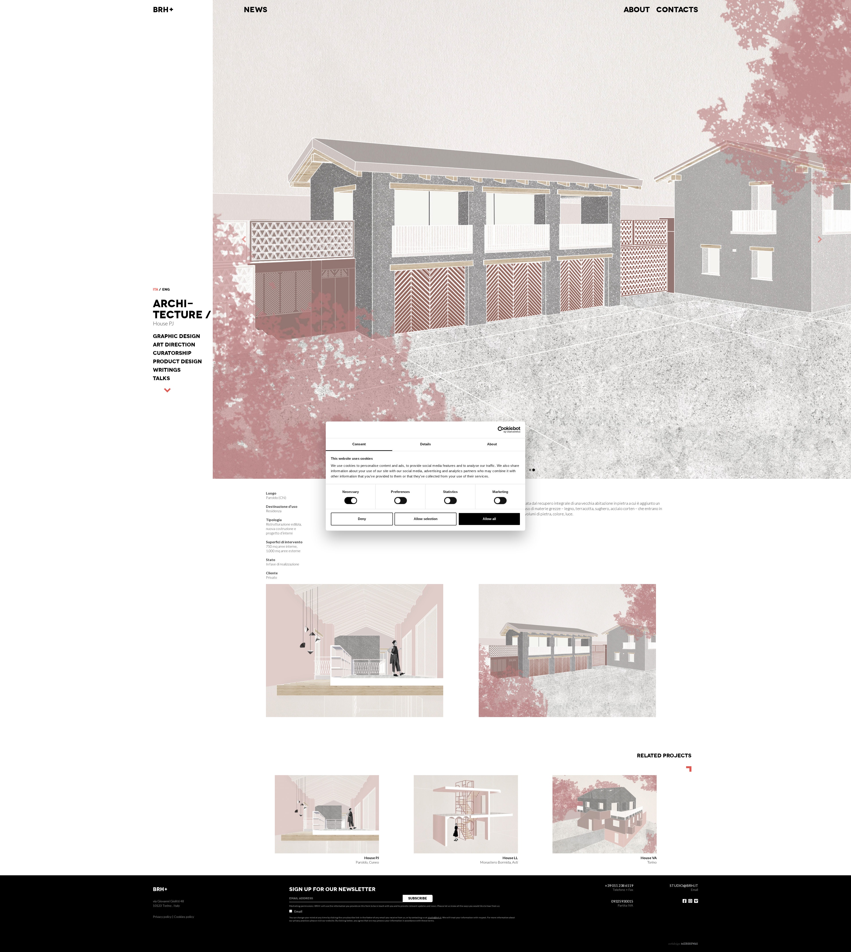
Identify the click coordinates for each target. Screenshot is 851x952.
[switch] (400, 500)
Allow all (489, 519)
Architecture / (182, 309)
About (637, 10)
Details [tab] (425, 444)
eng (166, 289)
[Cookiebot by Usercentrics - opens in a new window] (501, 429)
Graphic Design (176, 336)
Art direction (174, 345)
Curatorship (172, 353)
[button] (372, 239)
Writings (167, 370)
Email (298, 911)
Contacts (677, 10)
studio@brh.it (434, 917)
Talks (161, 378)
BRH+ (163, 10)
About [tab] (492, 444)
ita (155, 289)
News (255, 10)
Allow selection (425, 519)
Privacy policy (162, 917)
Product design (177, 361)
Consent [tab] (359, 444)
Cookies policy (184, 917)
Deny (362, 519)
